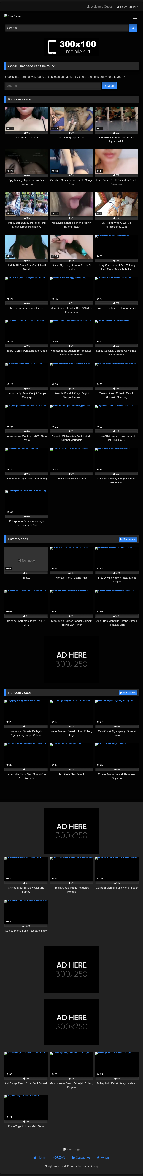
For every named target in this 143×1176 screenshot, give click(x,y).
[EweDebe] (71, 16)
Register (133, 6)
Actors (105, 1157)
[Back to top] (131, 1165)
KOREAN (58, 1157)
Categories (83, 1157)
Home (41, 1157)
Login (119, 6)
